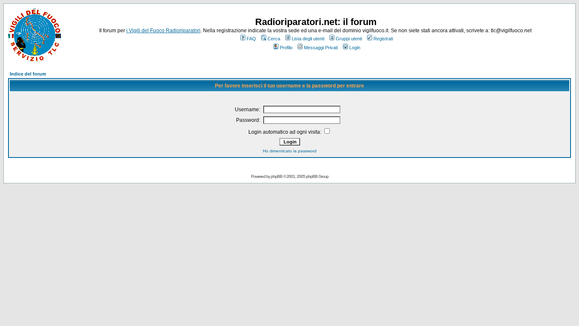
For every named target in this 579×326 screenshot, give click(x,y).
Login (354, 47)
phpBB (276, 176)
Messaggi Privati (321, 47)
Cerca (273, 38)
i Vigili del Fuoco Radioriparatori (163, 31)
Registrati (383, 38)
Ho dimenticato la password (290, 151)
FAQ (251, 38)
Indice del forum (28, 73)
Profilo (286, 47)
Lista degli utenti (308, 38)
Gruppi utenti (349, 38)
